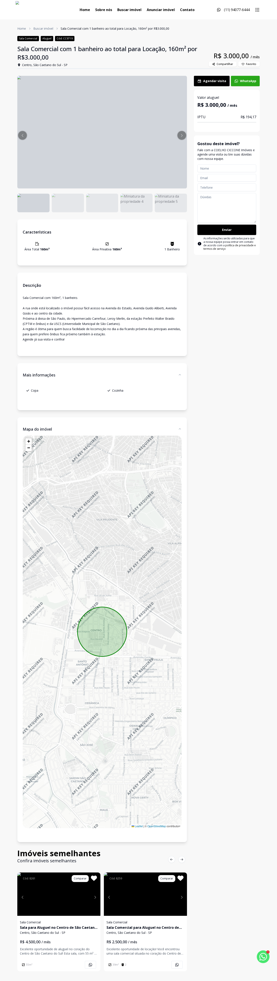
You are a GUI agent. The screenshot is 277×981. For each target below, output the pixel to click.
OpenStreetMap (156, 826)
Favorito (251, 64)
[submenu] (257, 9)
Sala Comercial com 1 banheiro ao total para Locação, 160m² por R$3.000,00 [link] (115, 28)
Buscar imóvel (129, 9)
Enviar (227, 230)
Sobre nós (103, 9)
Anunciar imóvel (161, 9)
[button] (22, 135)
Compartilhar (225, 64)
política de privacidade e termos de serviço (229, 247)
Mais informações (39, 375)
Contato (187, 9)
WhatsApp (248, 81)
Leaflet (138, 826)
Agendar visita (214, 81)
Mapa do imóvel (37, 429)
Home (85, 9)
